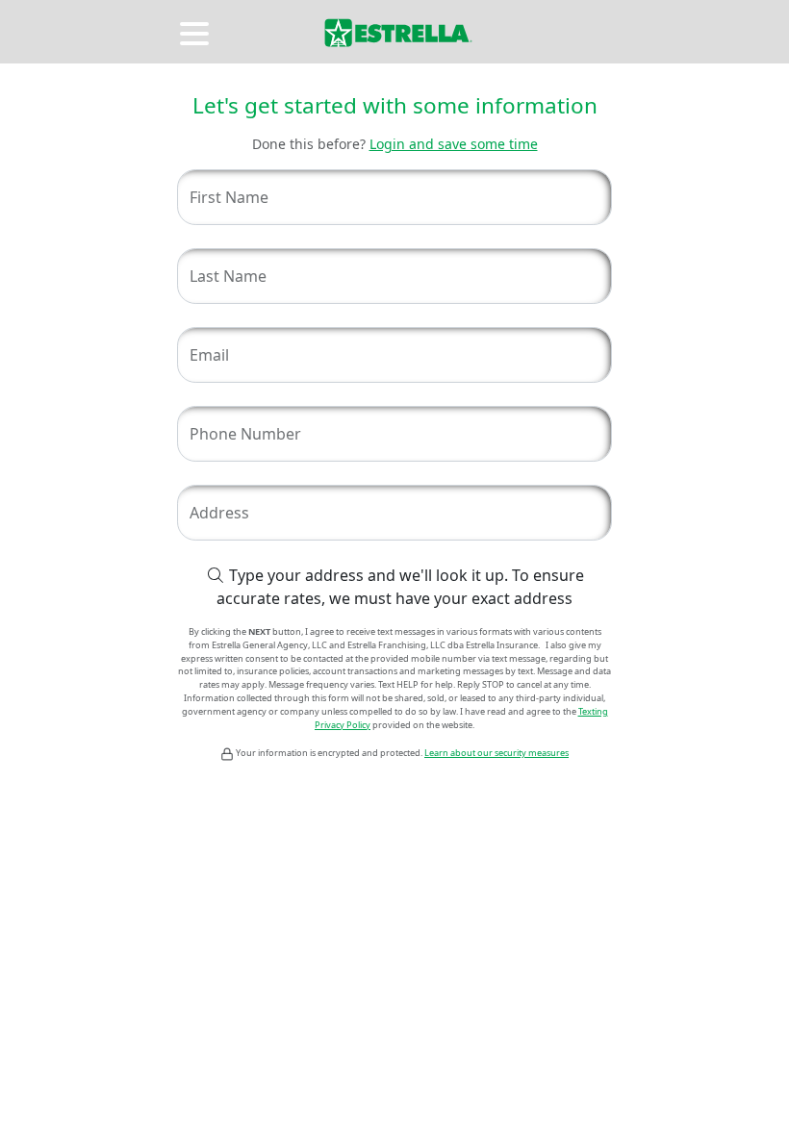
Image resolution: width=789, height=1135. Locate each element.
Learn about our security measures (496, 752)
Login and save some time (453, 144)
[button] (196, 31)
